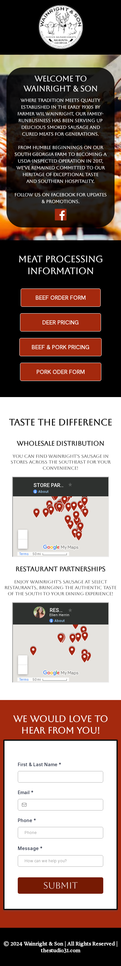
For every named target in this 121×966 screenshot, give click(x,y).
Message (30, 848)
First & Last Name (39, 764)
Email (26, 792)
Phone (27, 820)
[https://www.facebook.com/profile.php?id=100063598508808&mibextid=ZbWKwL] (60, 214)
